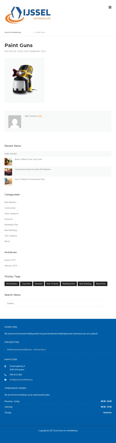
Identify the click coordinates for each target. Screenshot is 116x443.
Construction (10, 208)
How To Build (52, 283)
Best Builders (10, 202)
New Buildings (11, 230)
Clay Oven (26, 283)
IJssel (20, 51)
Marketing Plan (11, 224)
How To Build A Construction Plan (30, 179)
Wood (7, 241)
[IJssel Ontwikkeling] (28, 14)
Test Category (11, 235)
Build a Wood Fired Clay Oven (28, 159)
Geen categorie (12, 213)
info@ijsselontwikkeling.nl (21, 379)
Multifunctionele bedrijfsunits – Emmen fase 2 (26, 349)
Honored (9, 219)
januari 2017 (10, 260)
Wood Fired (101, 283)
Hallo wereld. (11, 153)
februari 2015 (11, 265)
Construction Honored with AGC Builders (33, 169)
